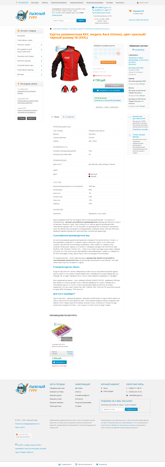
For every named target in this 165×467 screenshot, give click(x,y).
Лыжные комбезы (56, 402)
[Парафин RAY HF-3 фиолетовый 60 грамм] (61, 330)
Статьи (21, 118)
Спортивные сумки (24, 40)
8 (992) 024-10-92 (102, 12)
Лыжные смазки (23, 44)
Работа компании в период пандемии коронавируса (27, 111)
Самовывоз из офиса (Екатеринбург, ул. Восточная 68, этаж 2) (138, 60)
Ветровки (21, 35)
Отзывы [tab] (70, 117)
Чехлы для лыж (55, 406)
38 (105, 50)
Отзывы (109, 2)
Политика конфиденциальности (27, 424)
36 (100, 50)
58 (96, 57)
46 (96, 53)
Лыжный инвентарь (25, 65)
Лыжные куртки (56, 395)
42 (114, 50)
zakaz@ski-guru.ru (102, 7)
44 (118, 50)
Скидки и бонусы (76, 2)
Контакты (120, 2)
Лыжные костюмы (56, 392)
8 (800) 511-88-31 (102, 10)
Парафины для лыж (57, 388)
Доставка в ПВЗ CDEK (136, 68)
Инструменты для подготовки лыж (24, 50)
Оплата (45, 2)
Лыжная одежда (24, 61)
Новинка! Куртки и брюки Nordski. (27, 92)
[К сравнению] (70, 362)
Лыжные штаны (56, 399)
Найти (81, 20)
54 (114, 53)
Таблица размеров (108, 62)
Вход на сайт (144, 3)
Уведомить (60, 362)
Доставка (35, 2)
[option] (65, 89)
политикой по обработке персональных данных (118, 425)
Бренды (20, 74)
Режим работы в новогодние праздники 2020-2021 (28, 102)
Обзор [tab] (56, 117)
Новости (31, 118)
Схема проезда (57, 15)
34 (96, 50)
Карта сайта (20, 427)
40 (109, 50)
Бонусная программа (95, 2)
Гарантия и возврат (59, 2)
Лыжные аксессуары (25, 56)
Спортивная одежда (25, 70)
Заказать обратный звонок (139, 20)
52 (109, 53)
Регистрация (108, 391)
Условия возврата (82, 395)
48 (100, 53)
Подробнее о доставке (140, 129)
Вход (105, 388)
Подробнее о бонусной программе (107, 100)
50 (105, 53)
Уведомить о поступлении (110, 90)
